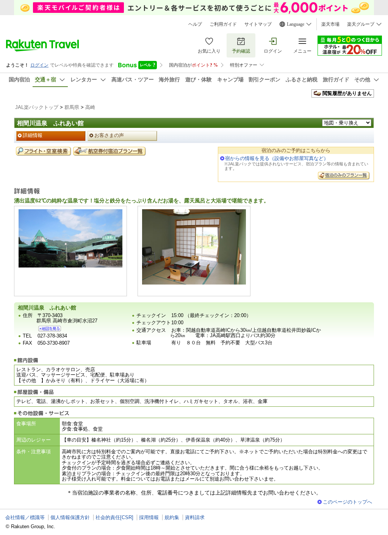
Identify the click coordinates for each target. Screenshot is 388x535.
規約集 (171, 517)
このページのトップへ (347, 502)
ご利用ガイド (223, 24)
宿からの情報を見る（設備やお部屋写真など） (277, 158)
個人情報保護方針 (70, 517)
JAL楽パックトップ (36, 107)
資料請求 (195, 517)
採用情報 (149, 517)
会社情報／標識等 (25, 517)
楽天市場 (330, 24)
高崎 (90, 107)
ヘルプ (195, 24)
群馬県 (71, 107)
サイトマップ (258, 24)
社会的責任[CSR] (114, 517)
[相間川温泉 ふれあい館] (49, 328)
